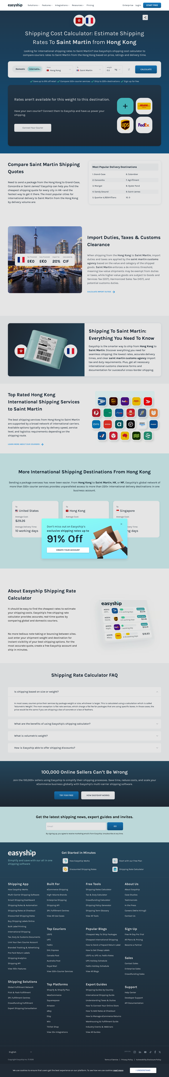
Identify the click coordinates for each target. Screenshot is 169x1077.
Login (138, 5)
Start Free (152, 5)
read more (118, 1070)
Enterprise (128, 5)
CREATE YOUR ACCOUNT (68, 550)
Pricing (90, 5)
